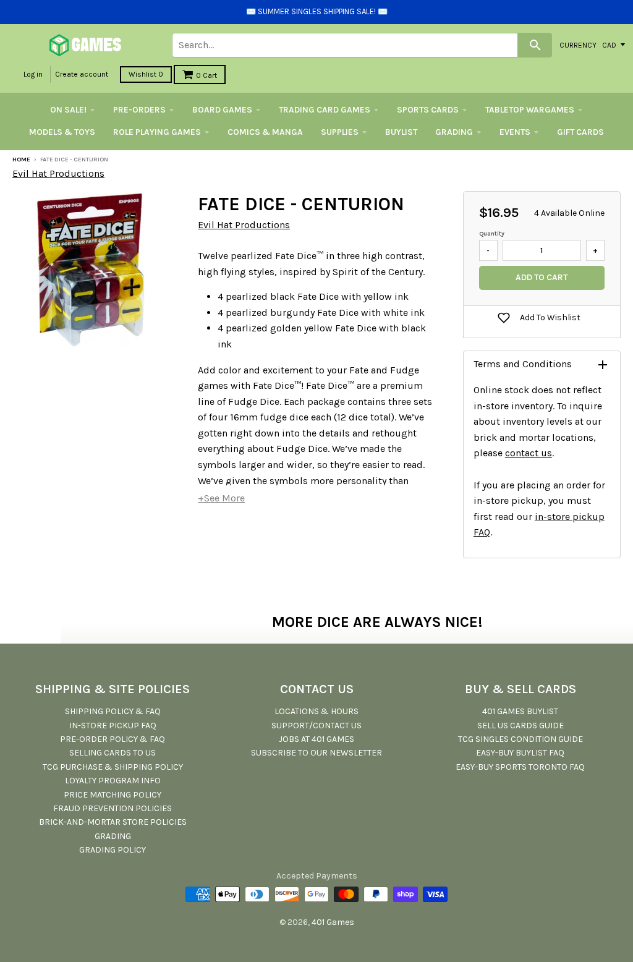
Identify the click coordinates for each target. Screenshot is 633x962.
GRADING (454, 132)
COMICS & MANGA (265, 132)
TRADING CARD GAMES (324, 109)
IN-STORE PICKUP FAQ (112, 725)
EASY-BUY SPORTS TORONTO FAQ (520, 767)
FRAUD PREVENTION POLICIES (112, 808)
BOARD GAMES (222, 109)
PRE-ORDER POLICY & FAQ (112, 739)
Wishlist (146, 74)
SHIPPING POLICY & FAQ (113, 711)
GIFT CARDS (580, 132)
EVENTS (514, 132)
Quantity (491, 233)
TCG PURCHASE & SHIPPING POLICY (113, 767)
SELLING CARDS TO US (112, 752)
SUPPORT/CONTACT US (316, 725)
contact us (528, 453)
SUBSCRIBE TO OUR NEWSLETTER (316, 752)
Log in (33, 74)
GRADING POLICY (112, 850)
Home (21, 159)
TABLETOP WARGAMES (529, 109)
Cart (206, 75)
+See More (221, 498)
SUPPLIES (340, 132)
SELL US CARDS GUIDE (520, 725)
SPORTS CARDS (428, 109)
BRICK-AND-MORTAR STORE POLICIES (113, 822)
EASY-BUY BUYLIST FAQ (520, 752)
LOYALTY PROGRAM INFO (113, 780)
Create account (81, 74)
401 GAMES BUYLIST (520, 711)
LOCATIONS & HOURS (316, 711)
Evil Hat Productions (58, 173)
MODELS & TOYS (62, 132)
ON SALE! (68, 109)
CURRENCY (578, 44)
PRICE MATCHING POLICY (112, 795)
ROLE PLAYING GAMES (157, 132)
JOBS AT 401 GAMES (316, 739)
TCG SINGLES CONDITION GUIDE (520, 739)
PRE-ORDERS (139, 109)
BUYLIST (401, 132)
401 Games (333, 922)
